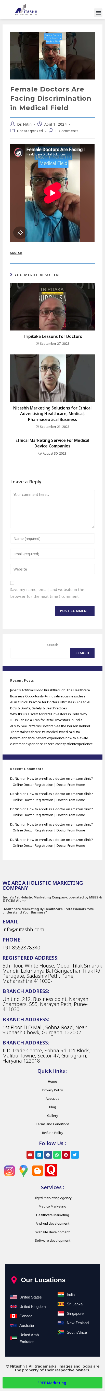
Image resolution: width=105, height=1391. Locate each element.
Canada (25, 1316)
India (71, 1294)
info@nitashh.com (23, 929)
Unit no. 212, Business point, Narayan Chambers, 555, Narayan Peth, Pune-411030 (45, 1004)
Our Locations (43, 1280)
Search (52, 644)
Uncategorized (30, 130)
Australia (26, 1325)
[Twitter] (75, 1155)
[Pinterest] (66, 1155)
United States (30, 1297)
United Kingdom (32, 1306)
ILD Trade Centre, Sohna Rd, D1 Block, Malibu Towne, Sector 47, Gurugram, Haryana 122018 (46, 1055)
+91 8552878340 (21, 947)
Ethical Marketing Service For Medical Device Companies (52, 443)
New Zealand (78, 1323)
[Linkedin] (39, 1155)
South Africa (77, 1332)
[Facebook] (48, 1155)
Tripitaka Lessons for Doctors (52, 336)
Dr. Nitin (24, 124)
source (16, 252)
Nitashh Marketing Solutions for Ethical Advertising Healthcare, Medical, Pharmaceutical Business (52, 413)
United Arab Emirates (29, 1338)
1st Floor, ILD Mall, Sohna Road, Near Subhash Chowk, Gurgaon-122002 (45, 1030)
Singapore (75, 1313)
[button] (98, 12)
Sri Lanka (75, 1304)
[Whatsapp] (57, 1155)
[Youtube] (30, 1155)
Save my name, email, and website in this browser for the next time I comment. (47, 593)
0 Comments (67, 130)
